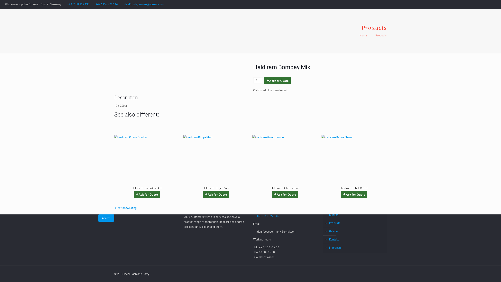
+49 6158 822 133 (78, 4)
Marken (334, 214)
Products (381, 35)
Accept (106, 218)
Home (363, 35)
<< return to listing (125, 208)
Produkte (335, 223)
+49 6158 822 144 (107, 4)
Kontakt (334, 239)
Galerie (333, 231)
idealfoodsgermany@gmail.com (144, 4)
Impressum (336, 247)
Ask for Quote (279, 81)
